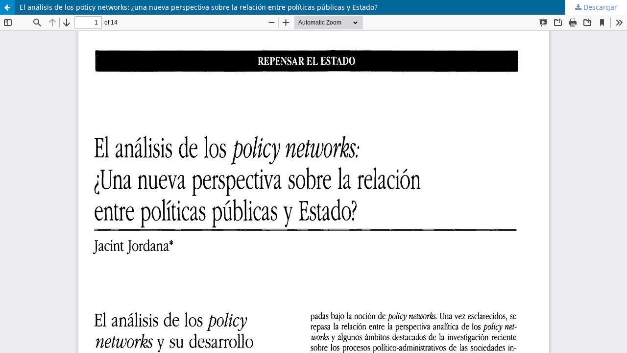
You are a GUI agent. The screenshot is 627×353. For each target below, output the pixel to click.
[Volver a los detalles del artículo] (7, 7)
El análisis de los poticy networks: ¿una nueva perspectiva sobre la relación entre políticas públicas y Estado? (199, 7)
